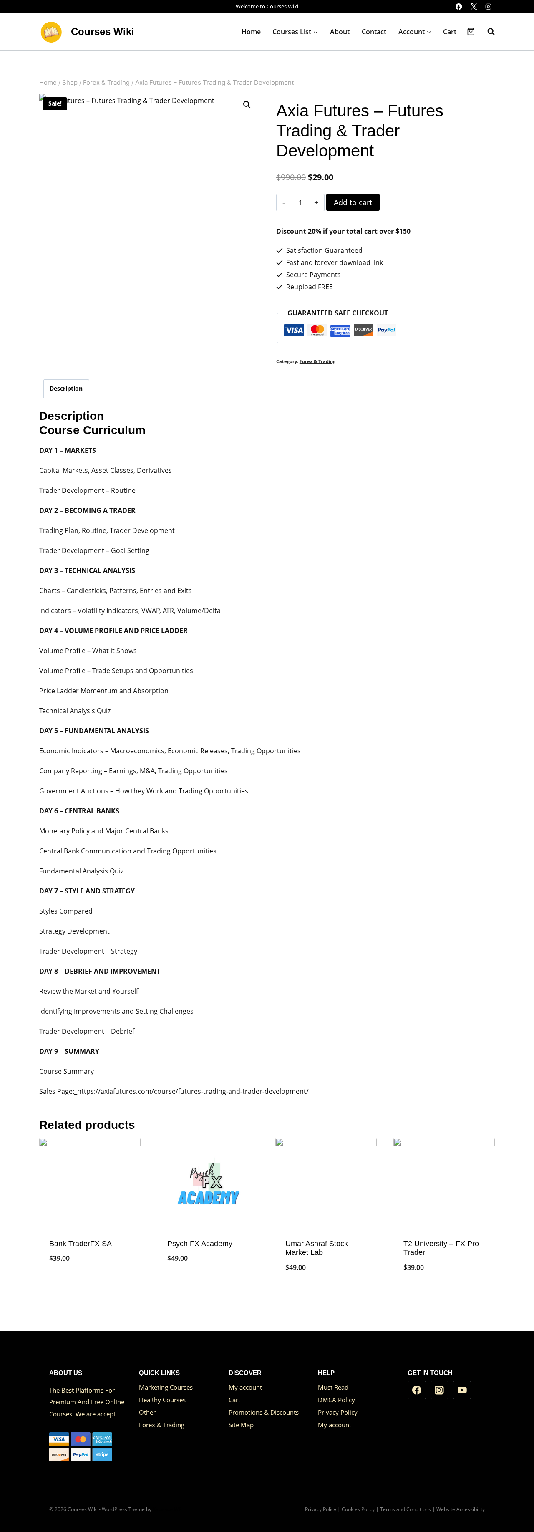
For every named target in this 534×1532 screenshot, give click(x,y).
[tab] (66, 388)
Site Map (241, 1425)
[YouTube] (462, 1390)
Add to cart (353, 202)
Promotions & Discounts (264, 1412)
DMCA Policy (336, 1400)
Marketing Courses (166, 1387)
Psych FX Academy (199, 1243)
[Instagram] (488, 6)
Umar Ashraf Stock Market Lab (316, 1248)
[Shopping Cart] (471, 31)
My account (245, 1387)
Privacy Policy (338, 1412)
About (340, 31)
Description (66, 388)
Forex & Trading (317, 361)
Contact (374, 31)
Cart (449, 31)
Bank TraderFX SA (80, 1243)
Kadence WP (167, 1509)
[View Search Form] (487, 31)
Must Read (333, 1387)
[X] (473, 6)
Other (147, 1412)
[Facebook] (459, 6)
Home (251, 31)
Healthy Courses (162, 1400)
